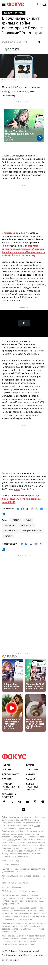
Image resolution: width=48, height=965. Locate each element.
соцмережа (11, 531)
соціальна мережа (32, 531)
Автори (30, 774)
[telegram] (19, 802)
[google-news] (42, 802)
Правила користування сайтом (11, 787)
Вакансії (31, 779)
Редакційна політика (9, 795)
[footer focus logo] (14, 756)
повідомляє (11, 233)
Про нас (7, 779)
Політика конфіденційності (16, 955)
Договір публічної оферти (32, 787)
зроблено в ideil (10, 960)
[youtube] (27, 802)
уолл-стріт (27, 525)
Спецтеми (32, 769)
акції (29, 520)
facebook (10, 525)
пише (17, 489)
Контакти (38, 955)
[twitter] (12, 802)
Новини (6, 764)
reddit (9, 536)
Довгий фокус (10, 774)
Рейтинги (8, 769)
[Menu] (3, 4)
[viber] (35, 802)
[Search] (44, 4)
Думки (30, 764)
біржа (16, 520)
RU (39, 4)
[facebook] (4, 802)
